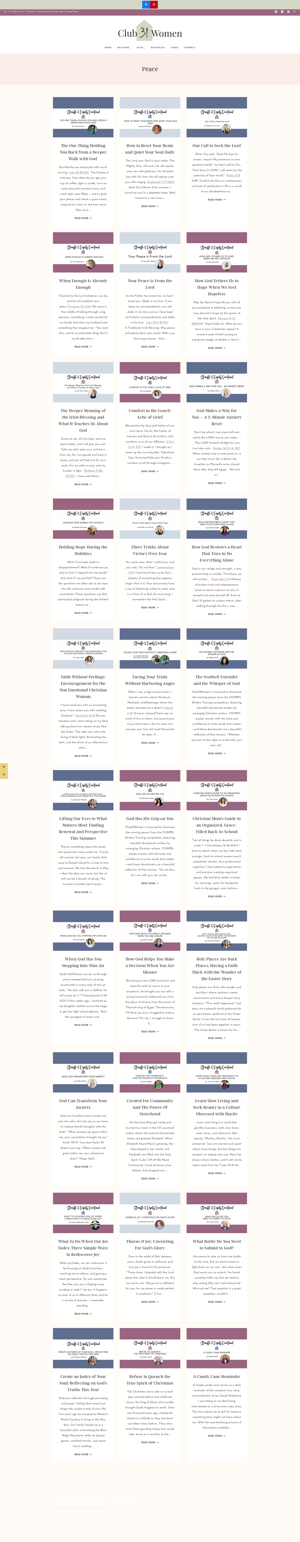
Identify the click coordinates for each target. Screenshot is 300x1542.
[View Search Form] (294, 12)
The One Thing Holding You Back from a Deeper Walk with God (83, 152)
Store (174, 48)
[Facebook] (275, 11)
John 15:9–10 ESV (157, 322)
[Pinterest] (288, 11)
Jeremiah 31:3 (85, 716)
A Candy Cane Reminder (216, 1376)
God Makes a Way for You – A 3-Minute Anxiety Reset (217, 417)
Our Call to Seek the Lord (217, 145)
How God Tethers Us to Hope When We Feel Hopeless (217, 287)
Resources (158, 48)
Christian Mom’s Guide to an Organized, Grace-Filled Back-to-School (217, 825)
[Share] (4, 767)
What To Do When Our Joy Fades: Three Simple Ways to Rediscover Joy (83, 1248)
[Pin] (4, 775)
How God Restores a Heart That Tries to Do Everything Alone (217, 554)
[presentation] (83, 117)
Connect (189, 48)
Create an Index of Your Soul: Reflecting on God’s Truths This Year (83, 1383)
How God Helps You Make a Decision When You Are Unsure (150, 966)
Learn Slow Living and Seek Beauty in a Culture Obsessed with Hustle (216, 1107)
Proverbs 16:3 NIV (80, 306)
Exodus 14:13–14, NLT (226, 448)
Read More (83, 218)
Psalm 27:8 (233, 175)
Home (108, 48)
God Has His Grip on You (149, 818)
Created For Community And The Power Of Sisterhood (150, 1107)
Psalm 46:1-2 (220, 579)
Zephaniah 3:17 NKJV (161, 182)
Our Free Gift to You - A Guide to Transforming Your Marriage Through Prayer (41, 12)
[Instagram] (282, 11)
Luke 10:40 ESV (79, 172)
